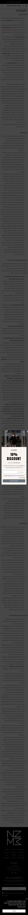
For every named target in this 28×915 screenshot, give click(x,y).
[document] (14, 457)
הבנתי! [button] (14, 911)
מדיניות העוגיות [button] (22, 906)
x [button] (26, 899)
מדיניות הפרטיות (14, 475)
